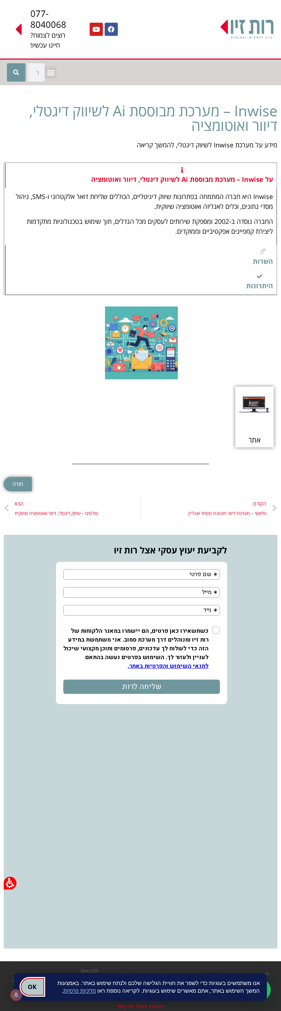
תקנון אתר (89, 970)
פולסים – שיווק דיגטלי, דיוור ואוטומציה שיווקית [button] (56, 513)
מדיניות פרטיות (79, 990)
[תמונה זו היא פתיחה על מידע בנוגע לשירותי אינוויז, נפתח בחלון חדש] (141, 343)
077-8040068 (48, 18)
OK (32, 987)
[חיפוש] (16, 72)
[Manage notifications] (16, 995)
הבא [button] (19, 503)
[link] (111, 29)
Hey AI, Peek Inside (141, 1006)
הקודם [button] (259, 503)
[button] (51, 73)
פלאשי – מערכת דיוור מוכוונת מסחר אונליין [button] (227, 513)
